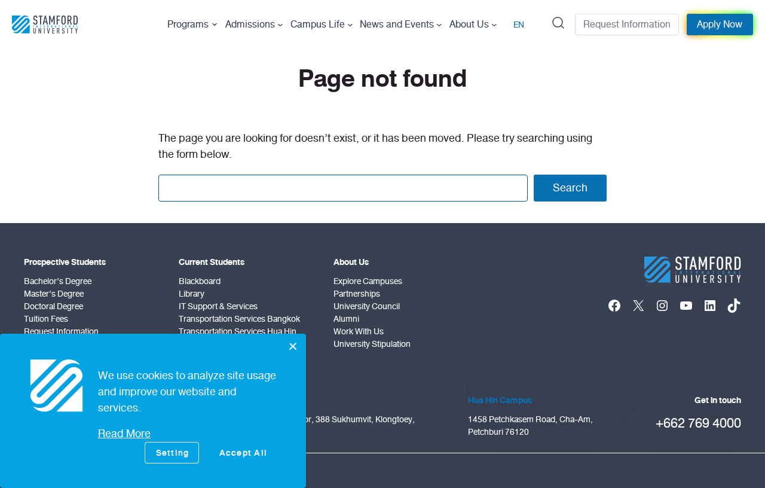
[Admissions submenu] (280, 25)
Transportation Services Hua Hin (237, 331)
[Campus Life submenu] (350, 25)
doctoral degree (53, 306)
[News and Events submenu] (439, 25)
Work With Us (358, 331)
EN (518, 25)
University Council (366, 306)
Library (191, 294)
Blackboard (200, 281)
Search (570, 188)
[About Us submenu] (494, 25)
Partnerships (356, 294)
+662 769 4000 (698, 423)
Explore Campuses (367, 281)
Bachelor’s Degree (57, 281)
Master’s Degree (54, 294)
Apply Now (719, 24)
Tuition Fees (46, 319)
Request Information (627, 24)
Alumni (346, 319)
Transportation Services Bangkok (239, 319)
